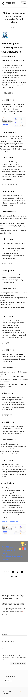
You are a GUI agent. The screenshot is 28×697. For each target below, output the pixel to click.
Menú (23, 3)
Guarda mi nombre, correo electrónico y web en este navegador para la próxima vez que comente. (14, 657)
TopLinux (14, 28)
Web (3, 648)
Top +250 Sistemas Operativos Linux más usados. (8, 550)
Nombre (5, 634)
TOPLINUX (10, 3)
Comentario (6, 615)
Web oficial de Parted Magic (11, 521)
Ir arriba (22, 691)
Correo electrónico (8, 641)
